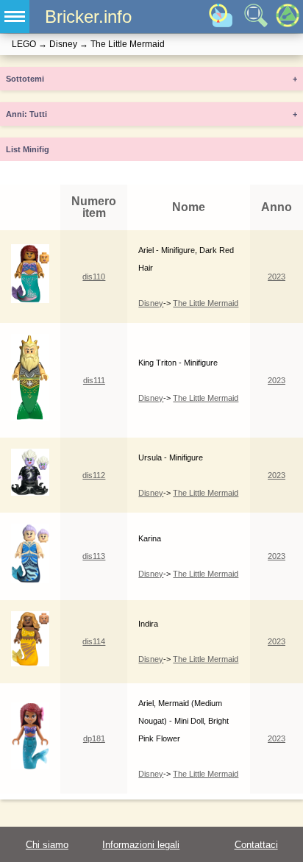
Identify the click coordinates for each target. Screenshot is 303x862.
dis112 (93, 475)
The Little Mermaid (205, 303)
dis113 (93, 556)
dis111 (94, 380)
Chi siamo (47, 844)
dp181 (94, 738)
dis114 (93, 641)
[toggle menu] (14, 16)
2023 (276, 276)
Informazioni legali (140, 844)
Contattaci (256, 844)
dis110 (93, 276)
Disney (150, 303)
